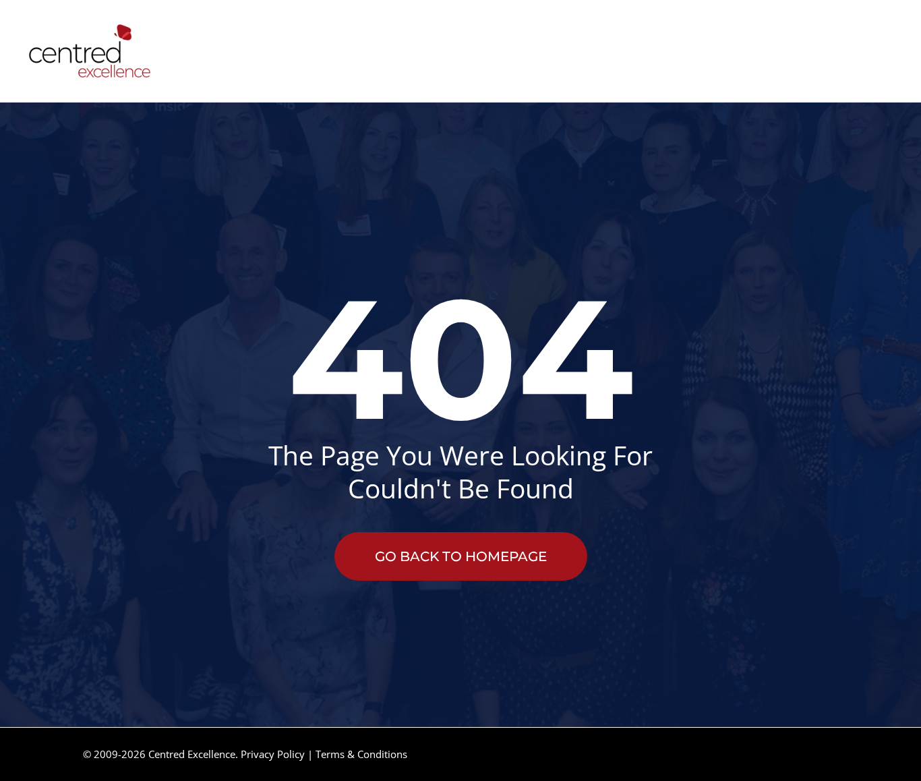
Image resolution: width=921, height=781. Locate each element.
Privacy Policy (273, 754)
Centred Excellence (191, 754)
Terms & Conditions (361, 754)
